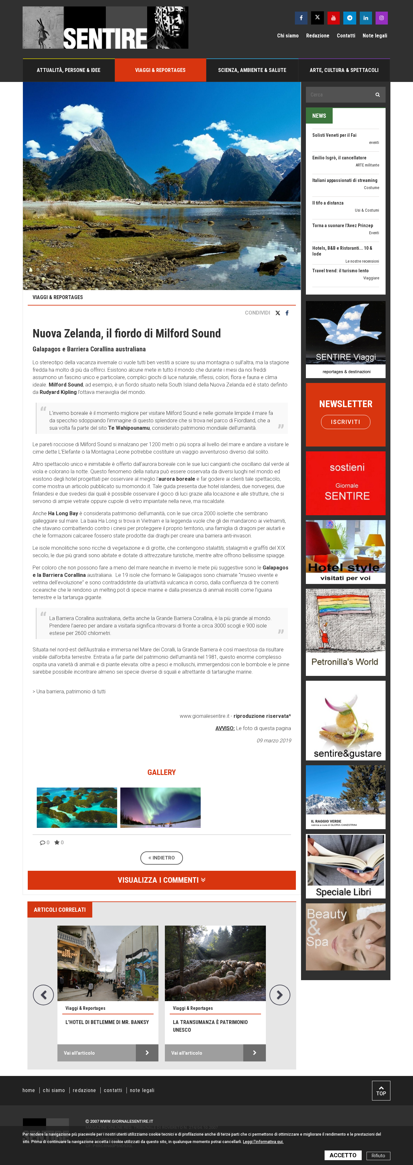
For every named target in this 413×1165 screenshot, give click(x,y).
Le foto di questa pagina (263, 728)
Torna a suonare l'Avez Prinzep (342, 195)
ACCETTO (343, 1155)
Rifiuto (378, 1156)
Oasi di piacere (366, 276)
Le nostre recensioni (362, 230)
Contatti (346, 36)
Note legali (375, 36)
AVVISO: (225, 728)
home (29, 1090)
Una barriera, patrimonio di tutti (71, 691)
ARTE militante (367, 134)
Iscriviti (346, 421)
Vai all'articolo (79, 1053)
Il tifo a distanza (328, 172)
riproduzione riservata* (262, 716)
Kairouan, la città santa (204, 1022)
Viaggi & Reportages (160, 70)
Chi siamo (288, 36)
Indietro (163, 858)
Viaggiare (371, 247)
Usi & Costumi (367, 179)
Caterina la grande (330, 285)
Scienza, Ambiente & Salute (252, 70)
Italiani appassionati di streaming (345, 150)
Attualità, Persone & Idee (68, 70)
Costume (371, 157)
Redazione (317, 36)
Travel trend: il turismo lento (340, 240)
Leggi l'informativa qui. (263, 1142)
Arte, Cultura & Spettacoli (344, 70)
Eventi (374, 202)
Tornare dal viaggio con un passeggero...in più (100, 1026)
